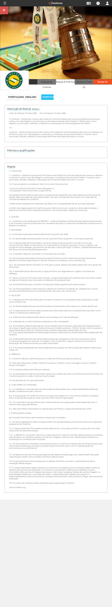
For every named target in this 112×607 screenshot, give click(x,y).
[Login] (107, 3)
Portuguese (13, 97)
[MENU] (4, 3)
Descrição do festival (23, 108)
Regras (11, 166)
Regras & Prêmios (65, 82)
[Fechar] (4, 10)
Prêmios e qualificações (21, 150)
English (30, 97)
